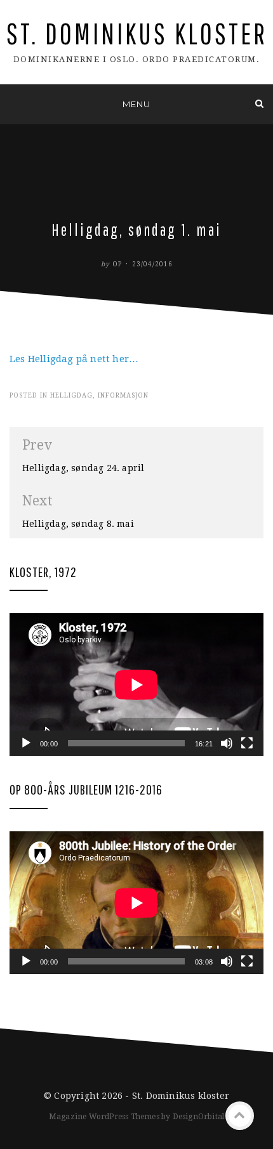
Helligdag (71, 395)
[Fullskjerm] (247, 743)
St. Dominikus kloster (136, 33)
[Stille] (226, 743)
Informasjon (123, 395)
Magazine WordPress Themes (104, 1116)
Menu (136, 104)
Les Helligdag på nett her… (74, 359)
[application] (136, 684)
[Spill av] (26, 743)
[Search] (259, 103)
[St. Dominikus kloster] (13, 103)
